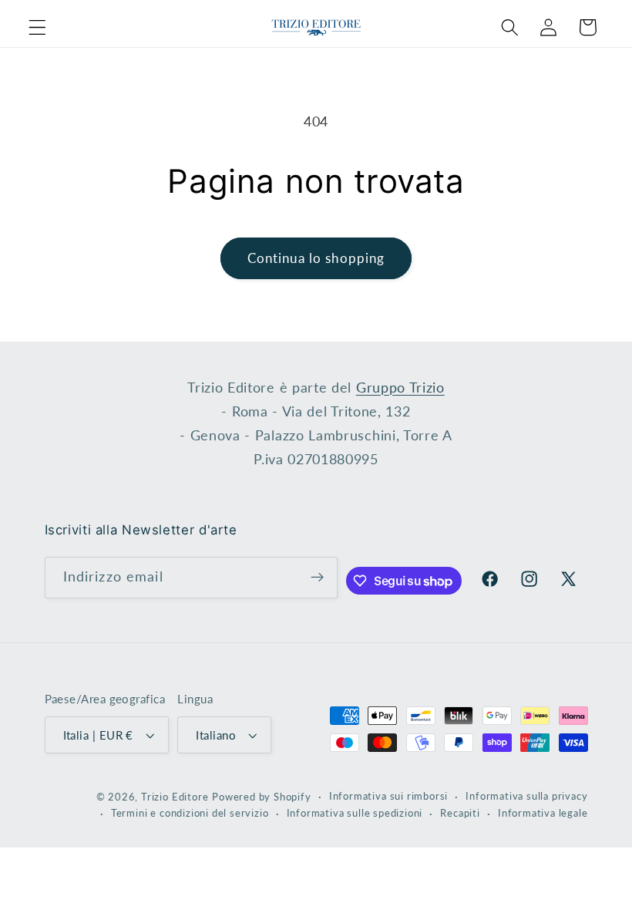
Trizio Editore (174, 797)
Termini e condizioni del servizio (190, 813)
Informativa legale (543, 813)
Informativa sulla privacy (526, 796)
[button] (37, 27)
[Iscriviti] (317, 577)
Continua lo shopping (316, 258)
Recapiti (459, 813)
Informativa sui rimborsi (388, 796)
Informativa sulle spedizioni (355, 813)
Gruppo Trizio (400, 387)
